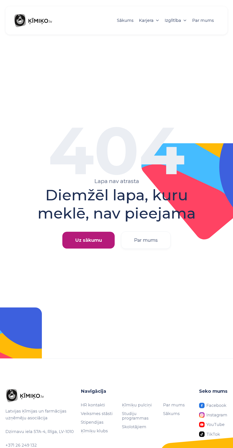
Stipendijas (92, 422)
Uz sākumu (88, 240)
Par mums (203, 20)
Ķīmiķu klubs (94, 431)
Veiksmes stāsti (97, 413)
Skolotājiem (134, 427)
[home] (38, 20)
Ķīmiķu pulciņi (137, 405)
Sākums (125, 20)
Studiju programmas (135, 415)
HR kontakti (93, 405)
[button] (149, 20)
